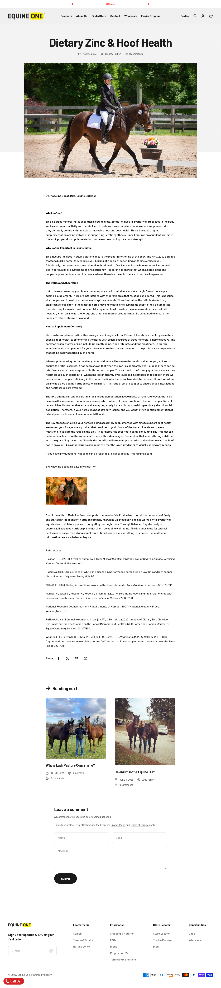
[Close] (211, 887)
